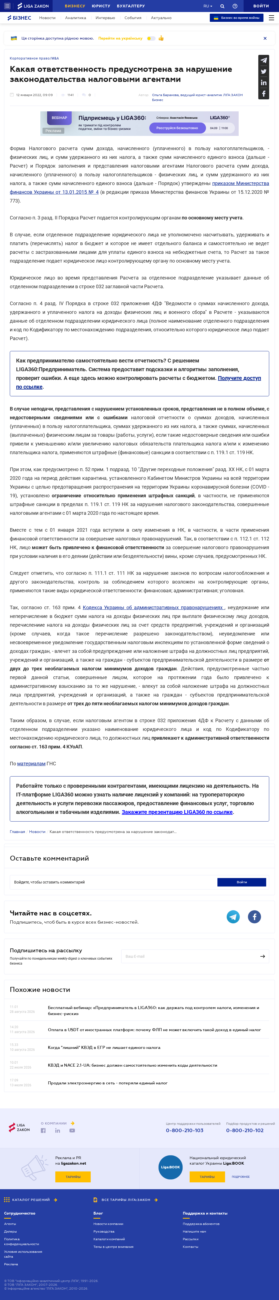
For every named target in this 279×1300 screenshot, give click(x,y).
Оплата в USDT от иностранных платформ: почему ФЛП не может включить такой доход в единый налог (154, 1029)
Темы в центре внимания (113, 1247)
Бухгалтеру (131, 6)
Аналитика (75, 18)
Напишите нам (194, 1231)
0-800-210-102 (244, 1130)
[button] (7, 6)
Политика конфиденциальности (21, 1241)
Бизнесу (75, 6)
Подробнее (241, 1176)
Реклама (11, 1264)
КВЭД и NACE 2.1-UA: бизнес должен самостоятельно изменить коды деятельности (132, 1065)
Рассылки (190, 1239)
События (133, 18)
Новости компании (108, 1224)
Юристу (101, 6)
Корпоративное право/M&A (34, 58)
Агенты (10, 1224)
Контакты (190, 1247)
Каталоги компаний (109, 1239)
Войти (242, 882)
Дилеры (10, 1231)
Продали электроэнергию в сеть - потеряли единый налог (108, 1082)
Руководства (103, 1231)
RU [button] (206, 6)
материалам (31, 763)
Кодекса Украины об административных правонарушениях (154, 607)
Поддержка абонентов (201, 1224)
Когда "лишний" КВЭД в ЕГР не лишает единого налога (104, 1047)
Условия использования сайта (23, 1254)
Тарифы (73, 1177)
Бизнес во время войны (239, 18)
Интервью (105, 18)
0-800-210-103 (184, 1130)
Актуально (161, 18)
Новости (47, 18)
